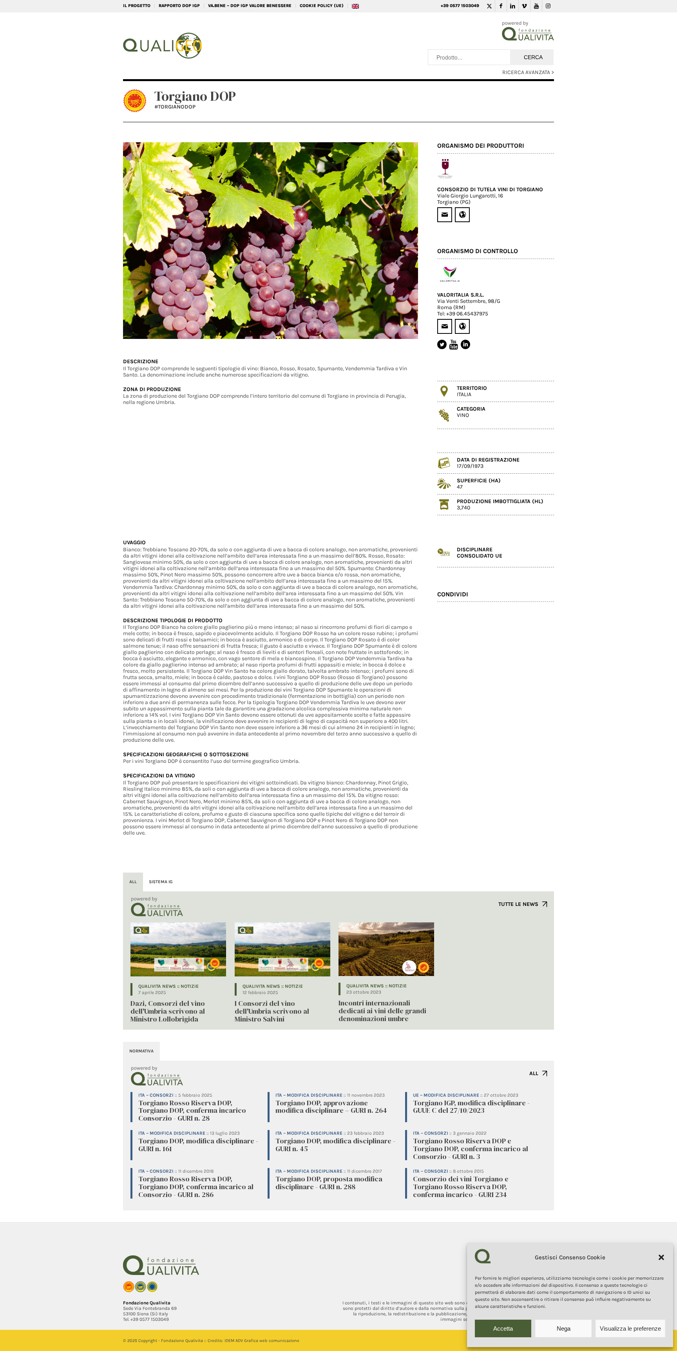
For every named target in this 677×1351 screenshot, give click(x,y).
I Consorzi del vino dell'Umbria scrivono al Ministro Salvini (272, 1011)
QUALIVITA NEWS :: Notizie (168, 986)
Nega (563, 1328)
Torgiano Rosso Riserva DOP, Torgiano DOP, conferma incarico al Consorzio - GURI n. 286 (195, 1186)
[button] (661, 1257)
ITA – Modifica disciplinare (308, 1095)
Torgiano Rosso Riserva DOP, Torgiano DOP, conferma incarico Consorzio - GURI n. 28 (192, 1110)
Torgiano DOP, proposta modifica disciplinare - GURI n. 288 (328, 1183)
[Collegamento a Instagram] (548, 6)
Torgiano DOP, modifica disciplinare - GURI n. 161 (198, 1145)
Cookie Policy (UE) (322, 5)
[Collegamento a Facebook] (501, 6)
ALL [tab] (133, 881)
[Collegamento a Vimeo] (524, 6)
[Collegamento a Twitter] (489, 6)
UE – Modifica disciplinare (446, 1095)
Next (400, 240)
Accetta (503, 1328)
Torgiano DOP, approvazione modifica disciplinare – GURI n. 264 (331, 1107)
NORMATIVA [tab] (141, 1051)
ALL (533, 1073)
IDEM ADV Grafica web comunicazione (261, 1340)
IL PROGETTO (136, 5)
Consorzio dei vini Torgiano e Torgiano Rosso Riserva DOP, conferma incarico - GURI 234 (461, 1186)
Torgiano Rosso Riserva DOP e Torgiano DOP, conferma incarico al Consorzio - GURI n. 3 (470, 1148)
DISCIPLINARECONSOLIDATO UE (479, 552)
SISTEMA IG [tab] (161, 881)
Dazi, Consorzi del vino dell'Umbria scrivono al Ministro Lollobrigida (167, 1011)
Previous (140, 240)
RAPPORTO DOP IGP (179, 5)
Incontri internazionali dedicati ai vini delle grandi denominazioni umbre (382, 1010)
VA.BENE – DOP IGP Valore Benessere (249, 5)
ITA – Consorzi (156, 1095)
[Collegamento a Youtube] (536, 6)
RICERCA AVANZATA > (528, 72)
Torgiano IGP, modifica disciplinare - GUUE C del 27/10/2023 (471, 1107)
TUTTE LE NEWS (518, 904)
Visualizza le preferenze (630, 1328)
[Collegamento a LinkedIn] (512, 6)
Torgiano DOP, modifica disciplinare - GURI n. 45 (335, 1145)
